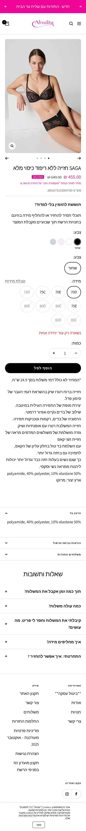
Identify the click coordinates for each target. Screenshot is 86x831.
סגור (38, 825)
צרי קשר (74, 721)
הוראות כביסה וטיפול (67, 543)
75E (74, 305)
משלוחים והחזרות (69, 554)
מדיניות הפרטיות (27, 815)
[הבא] (7, 158)
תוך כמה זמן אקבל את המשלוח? (52, 591)
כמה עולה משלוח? (65, 605)
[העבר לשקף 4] (37, 158)
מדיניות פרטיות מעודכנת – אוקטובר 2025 (23, 737)
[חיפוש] (71, 23)
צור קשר (32, 702)
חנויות (76, 711)
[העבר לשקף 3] (41, 158)
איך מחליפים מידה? (64, 641)
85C (74, 319)
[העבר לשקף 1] (48, 158)
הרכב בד (75, 513)
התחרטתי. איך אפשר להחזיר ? (54, 656)
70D (74, 291)
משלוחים (31, 711)
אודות (76, 702)
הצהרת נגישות (27, 753)
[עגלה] (7, 23)
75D (27, 291)
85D (58, 319)
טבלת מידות (15, 281)
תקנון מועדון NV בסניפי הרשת (26, 766)
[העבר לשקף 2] (45, 158)
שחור (72, 267)
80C (59, 305)
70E (58, 291)
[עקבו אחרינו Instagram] (67, 794)
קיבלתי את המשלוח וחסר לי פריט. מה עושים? (48, 624)
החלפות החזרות (25, 721)
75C (43, 291)
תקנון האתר (29, 693)
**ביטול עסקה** (68, 693)
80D (43, 305)
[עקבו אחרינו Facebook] (76, 794)
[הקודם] (79, 158)
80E (27, 305)
